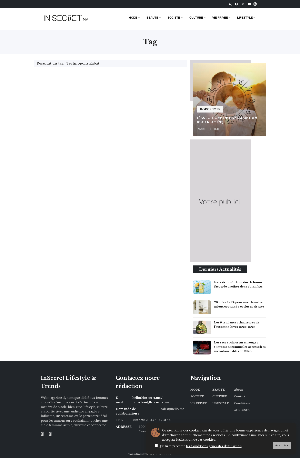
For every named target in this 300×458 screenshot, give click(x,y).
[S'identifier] (255, 4)
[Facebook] (236, 4)
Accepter (282, 445)
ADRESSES (242, 410)
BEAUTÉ (152, 17)
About (238, 389)
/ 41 (164, 420)
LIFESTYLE (245, 17)
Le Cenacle (163, 454)
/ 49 (169, 420)
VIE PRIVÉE (220, 17)
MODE (133, 17)
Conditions (242, 403)
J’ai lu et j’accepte (201, 446)
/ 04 (157, 420)
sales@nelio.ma (172, 409)
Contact (239, 396)
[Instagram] (243, 4)
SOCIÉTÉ (174, 17)
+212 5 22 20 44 (142, 420)
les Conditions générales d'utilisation (214, 446)
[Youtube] (249, 4)
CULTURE (196, 17)
